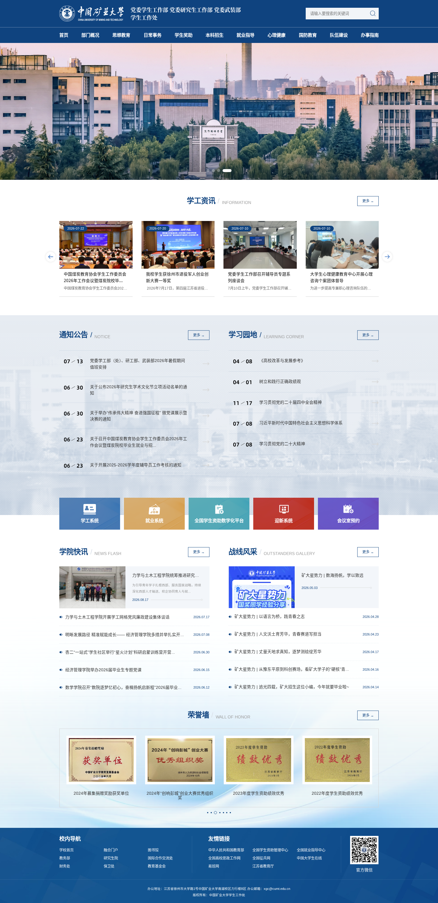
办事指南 (370, 35)
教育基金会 (157, 867)
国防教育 (308, 35)
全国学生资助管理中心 (270, 850)
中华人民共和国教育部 (226, 850)
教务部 (64, 858)
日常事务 (152, 35)
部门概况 (90, 35)
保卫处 (109, 867)
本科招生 (214, 35)
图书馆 (153, 850)
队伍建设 (339, 35)
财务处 (64, 867)
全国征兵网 (261, 858)
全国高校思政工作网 (224, 858)
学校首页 (66, 850)
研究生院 (111, 858)
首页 (63, 35)
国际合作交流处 (160, 858)
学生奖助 (183, 35)
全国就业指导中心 (311, 850)
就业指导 (245, 35)
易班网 (213, 867)
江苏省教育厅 (263, 867)
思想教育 (121, 35)
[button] (207, 170)
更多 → (368, 201)
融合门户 (111, 850)
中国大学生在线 (309, 858)
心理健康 (276, 35)
